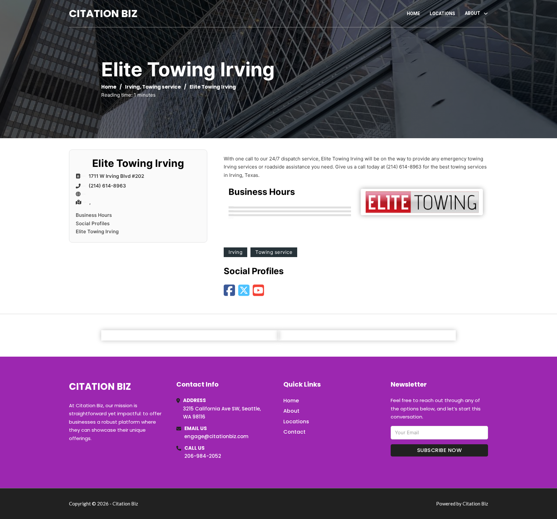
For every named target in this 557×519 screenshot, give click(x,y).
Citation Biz (103, 13)
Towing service (161, 86)
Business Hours (94, 215)
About (291, 411)
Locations (442, 13)
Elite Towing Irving (97, 231)
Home (413, 13)
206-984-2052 (202, 456)
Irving (132, 86)
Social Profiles (93, 223)
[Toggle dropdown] (486, 13)
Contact (294, 432)
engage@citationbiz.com (216, 436)
